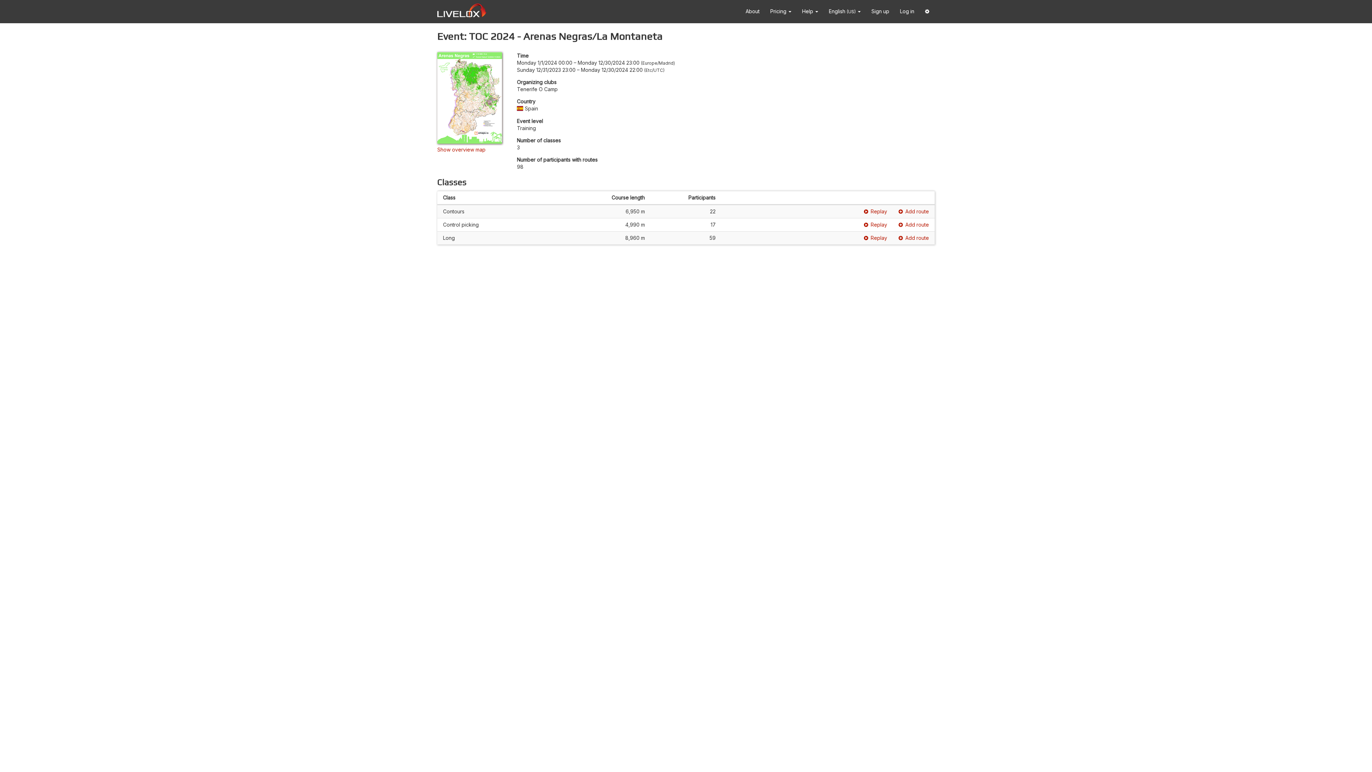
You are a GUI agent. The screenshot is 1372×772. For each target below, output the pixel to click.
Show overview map (461, 150)
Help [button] (808, 11)
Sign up (880, 11)
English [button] (842, 11)
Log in (907, 11)
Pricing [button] (779, 11)
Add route (917, 211)
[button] (927, 11)
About (753, 11)
